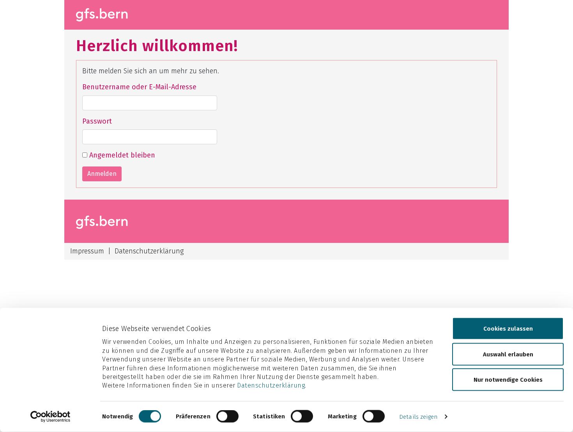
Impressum (87, 251)
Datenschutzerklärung (271, 385)
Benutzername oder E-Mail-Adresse (139, 87)
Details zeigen (418, 416)
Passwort (97, 121)
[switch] (227, 416)
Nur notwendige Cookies (508, 379)
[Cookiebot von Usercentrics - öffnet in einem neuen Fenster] (50, 417)
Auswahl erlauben (508, 354)
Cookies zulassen (508, 328)
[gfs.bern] (106, 15)
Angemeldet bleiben (121, 155)
